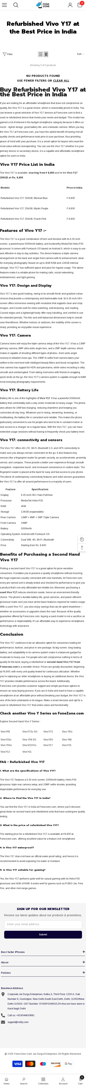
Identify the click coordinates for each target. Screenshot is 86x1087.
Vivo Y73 (48, 731)
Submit (43, 934)
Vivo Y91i (67, 731)
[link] (24, 1080)
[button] (40, 54)
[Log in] (70, 5)
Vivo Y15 (66, 745)
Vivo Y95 (5, 731)
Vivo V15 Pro (29, 745)
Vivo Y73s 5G (29, 731)
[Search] (15, 5)
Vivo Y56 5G (29, 739)
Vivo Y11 (27, 751)
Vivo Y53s (6, 745)
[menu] (4, 5)
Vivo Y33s (6, 739)
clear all (61, 81)
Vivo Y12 (5, 751)
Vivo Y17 (48, 745)
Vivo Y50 (48, 739)
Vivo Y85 (67, 739)
